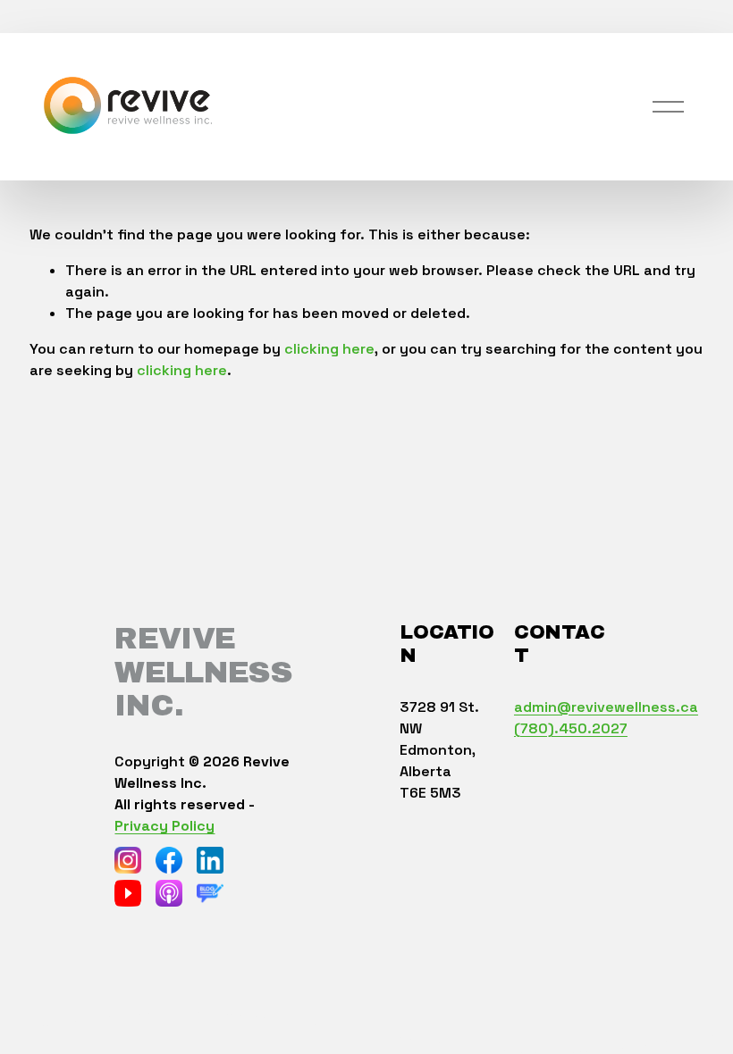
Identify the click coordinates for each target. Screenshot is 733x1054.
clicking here (329, 348)
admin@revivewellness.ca (606, 707)
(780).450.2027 (571, 728)
